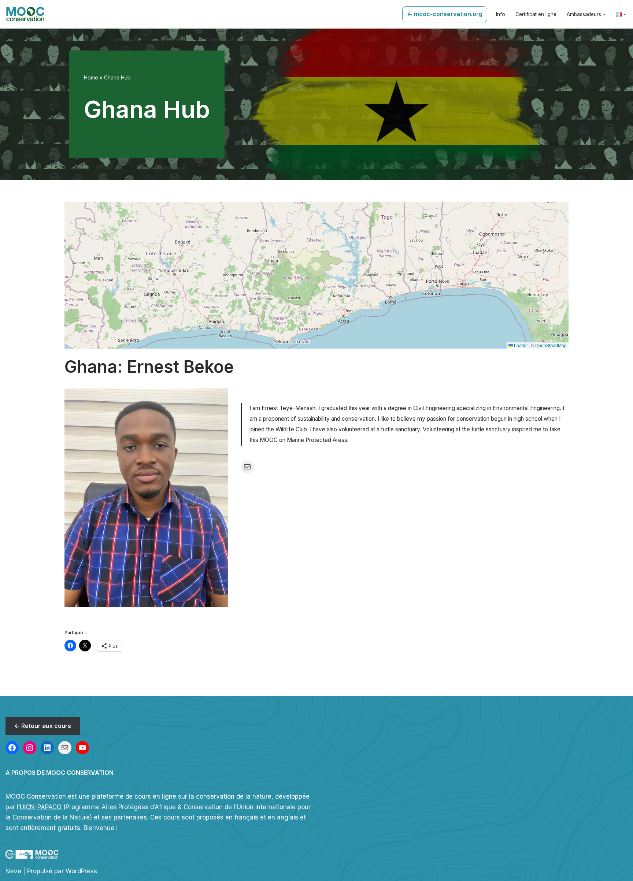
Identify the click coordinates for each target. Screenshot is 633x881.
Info (500, 14)
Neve (13, 871)
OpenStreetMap (551, 345)
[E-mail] (64, 747)
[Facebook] (12, 747)
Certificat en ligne (535, 14)
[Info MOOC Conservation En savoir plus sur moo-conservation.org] (25, 14)
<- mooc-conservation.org (444, 14)
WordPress (81, 871)
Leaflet (520, 345)
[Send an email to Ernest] (247, 466)
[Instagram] (29, 747)
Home (91, 77)
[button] (604, 14)
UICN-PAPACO (41, 807)
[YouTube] (82, 747)
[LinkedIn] (47, 747)
